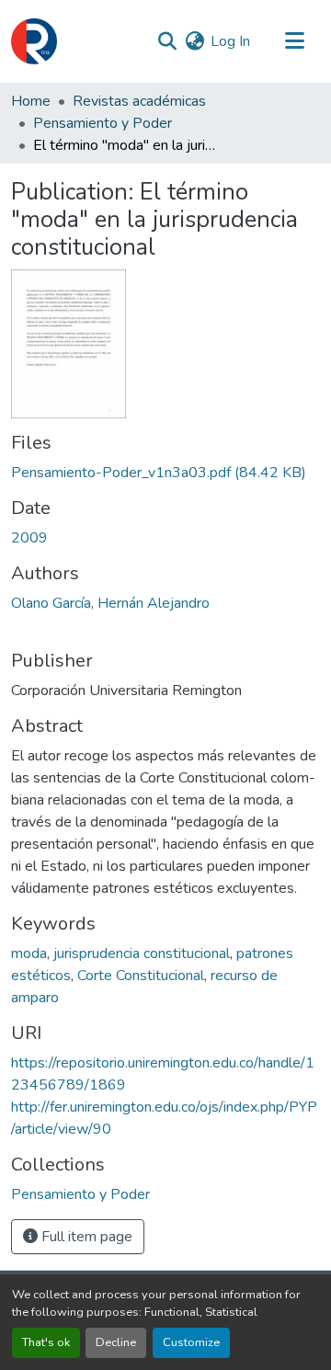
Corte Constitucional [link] (140, 975)
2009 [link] (29, 538)
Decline (116, 1342)
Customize (191, 1342)
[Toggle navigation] (294, 41)
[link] (165, 473)
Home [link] (31, 101)
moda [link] (29, 953)
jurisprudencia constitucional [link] (141, 953)
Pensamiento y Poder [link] (102, 123)
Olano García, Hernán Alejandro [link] (110, 603)
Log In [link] (230, 41)
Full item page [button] (85, 1237)
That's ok (46, 1342)
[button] (34, 41)
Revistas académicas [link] (139, 101)
